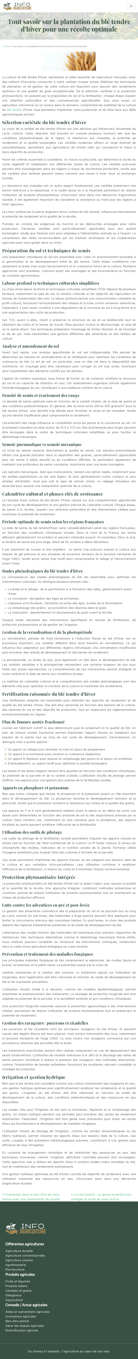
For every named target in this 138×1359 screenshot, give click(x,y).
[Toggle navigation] (131, 6)
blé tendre (15, 110)
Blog (8, 46)
